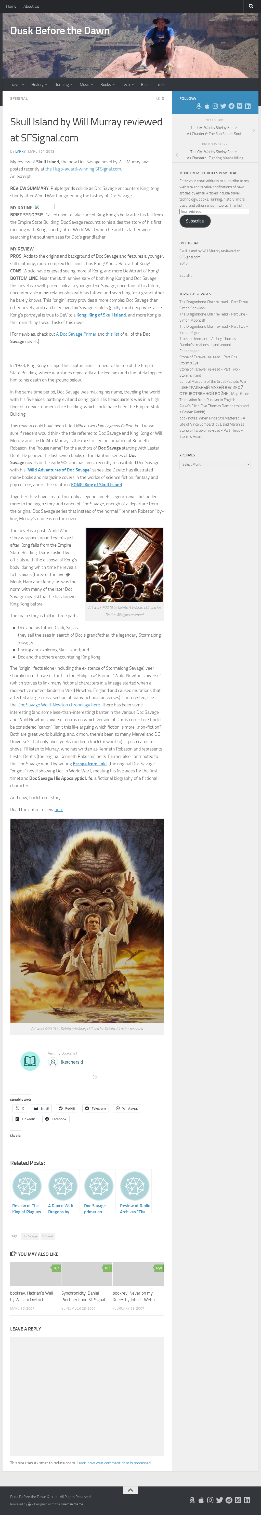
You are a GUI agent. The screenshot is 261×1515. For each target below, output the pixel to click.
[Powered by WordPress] (29, 1504)
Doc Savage (30, 1236)
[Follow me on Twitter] (223, 106)
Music (84, 84)
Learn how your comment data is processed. (114, 1462)
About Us (31, 6)
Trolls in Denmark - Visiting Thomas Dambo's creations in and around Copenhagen (207, 344)
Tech (126, 84)
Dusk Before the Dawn (60, 30)
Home (11, 6)
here (59, 809)
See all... (185, 275)
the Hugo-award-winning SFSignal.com (83, 169)
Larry (20, 151)
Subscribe (195, 220)
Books (105, 84)
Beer (145, 84)
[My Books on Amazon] (199, 106)
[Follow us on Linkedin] (248, 106)
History (37, 84)
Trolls (160, 84)
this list (112, 334)
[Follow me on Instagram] (215, 106)
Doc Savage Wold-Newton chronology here (59, 705)
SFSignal (19, 98)
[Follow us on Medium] (240, 106)
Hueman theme (72, 1504)
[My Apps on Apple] (207, 106)
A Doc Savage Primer (76, 334)
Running (62, 84)
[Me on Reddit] (231, 106)
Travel (15, 84)
